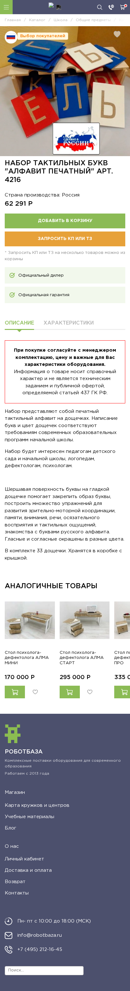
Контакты (17, 893)
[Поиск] (99, 7)
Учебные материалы (29, 817)
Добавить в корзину (65, 221)
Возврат (15, 882)
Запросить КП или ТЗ (65, 239)
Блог (10, 828)
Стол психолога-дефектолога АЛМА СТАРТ (82, 657)
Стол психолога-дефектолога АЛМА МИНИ (27, 657)
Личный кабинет (24, 859)
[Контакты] (111, 7)
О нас (12, 846)
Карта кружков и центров (37, 805)
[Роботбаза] (55, 7)
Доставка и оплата (28, 870)
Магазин (15, 792)
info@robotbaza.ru (39, 935)
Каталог (6, 7)
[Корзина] (122, 7)
